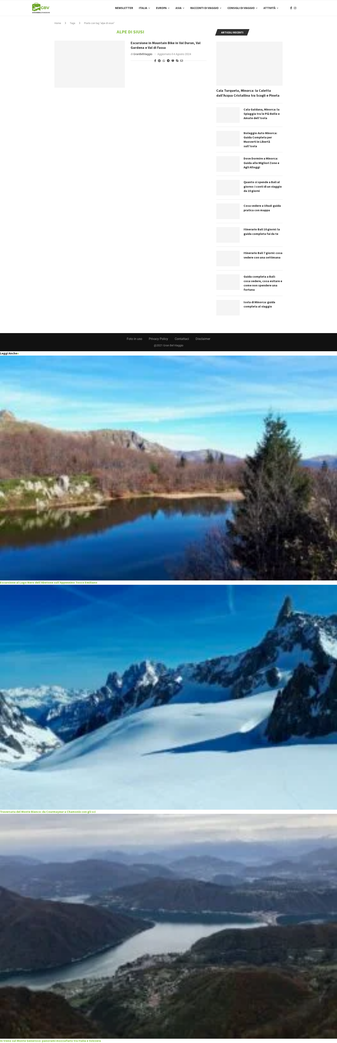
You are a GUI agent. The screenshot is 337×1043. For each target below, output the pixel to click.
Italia (143, 8)
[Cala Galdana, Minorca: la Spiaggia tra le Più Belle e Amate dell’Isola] (228, 115)
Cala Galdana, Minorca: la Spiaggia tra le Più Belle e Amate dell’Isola (262, 113)
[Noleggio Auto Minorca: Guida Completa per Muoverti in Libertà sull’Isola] (228, 138)
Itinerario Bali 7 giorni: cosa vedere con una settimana (263, 255)
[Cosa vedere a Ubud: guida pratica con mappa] (228, 211)
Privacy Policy (158, 339)
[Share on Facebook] (155, 60)
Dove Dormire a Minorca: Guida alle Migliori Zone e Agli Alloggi (261, 162)
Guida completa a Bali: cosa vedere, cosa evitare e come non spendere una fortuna (263, 283)
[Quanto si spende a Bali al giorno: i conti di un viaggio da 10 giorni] (228, 187)
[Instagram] (295, 8)
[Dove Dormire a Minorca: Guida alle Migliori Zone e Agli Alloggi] (228, 164)
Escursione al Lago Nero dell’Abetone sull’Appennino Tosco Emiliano (48, 582)
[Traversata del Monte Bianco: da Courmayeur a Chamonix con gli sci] (168, 697)
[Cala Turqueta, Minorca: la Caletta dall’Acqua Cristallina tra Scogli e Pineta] (249, 64)
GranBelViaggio (142, 54)
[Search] (303, 8)
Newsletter (124, 8)
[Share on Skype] (177, 60)
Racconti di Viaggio (204, 8)
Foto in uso (134, 339)
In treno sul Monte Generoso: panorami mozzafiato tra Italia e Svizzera (50, 1041)
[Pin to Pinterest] (159, 60)
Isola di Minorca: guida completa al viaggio (259, 304)
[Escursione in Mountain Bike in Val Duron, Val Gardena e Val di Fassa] (89, 64)
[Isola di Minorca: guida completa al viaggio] (228, 308)
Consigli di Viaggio (241, 8)
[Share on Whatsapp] (164, 60)
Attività (269, 8)
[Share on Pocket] (173, 60)
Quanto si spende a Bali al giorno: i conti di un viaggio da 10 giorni (263, 186)
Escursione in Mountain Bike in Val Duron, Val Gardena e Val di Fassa (165, 45)
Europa (161, 8)
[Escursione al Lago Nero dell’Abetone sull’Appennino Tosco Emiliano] (168, 468)
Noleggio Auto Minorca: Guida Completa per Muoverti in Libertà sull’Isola (260, 139)
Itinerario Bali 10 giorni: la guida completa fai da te (262, 231)
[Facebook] (291, 8)
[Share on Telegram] (168, 60)
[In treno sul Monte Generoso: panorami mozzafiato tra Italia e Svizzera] (168, 926)
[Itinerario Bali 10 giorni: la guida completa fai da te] (228, 235)
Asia (179, 8)
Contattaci (182, 339)
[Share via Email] (181, 60)
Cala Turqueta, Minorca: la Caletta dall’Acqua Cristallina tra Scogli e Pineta (247, 93)
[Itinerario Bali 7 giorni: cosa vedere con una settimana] (228, 258)
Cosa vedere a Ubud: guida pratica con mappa (262, 208)
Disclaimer (203, 339)
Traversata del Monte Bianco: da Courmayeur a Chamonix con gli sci (48, 812)
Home (57, 23)
